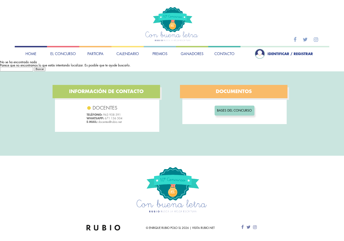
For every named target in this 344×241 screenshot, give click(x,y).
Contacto (224, 54)
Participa (95, 54)
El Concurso (63, 54)
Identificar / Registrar (290, 54)
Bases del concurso (234, 110)
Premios (159, 54)
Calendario (127, 54)
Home (30, 54)
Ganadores (192, 54)
